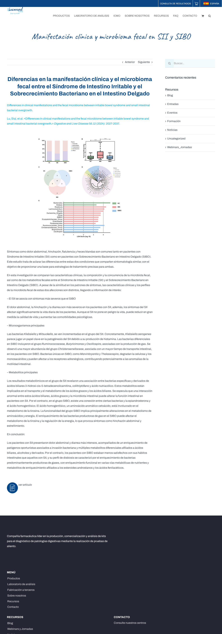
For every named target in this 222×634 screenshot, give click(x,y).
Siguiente (144, 62)
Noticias (172, 129)
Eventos (172, 112)
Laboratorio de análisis (21, 584)
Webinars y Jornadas (20, 628)
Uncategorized (176, 138)
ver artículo (25, 484)
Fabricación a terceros (21, 589)
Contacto (13, 606)
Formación (174, 121)
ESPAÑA (214, 3)
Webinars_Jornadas (179, 147)
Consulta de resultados (175, 3)
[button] (209, 15)
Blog (170, 95)
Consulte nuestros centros (130, 622)
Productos (13, 578)
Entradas (172, 104)
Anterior (130, 62)
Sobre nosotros (16, 595)
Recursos (13, 601)
